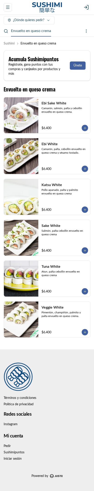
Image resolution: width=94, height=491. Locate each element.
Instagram (11, 424)
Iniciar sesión (13, 458)
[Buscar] (6, 31)
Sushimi (9, 43)
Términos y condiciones (20, 398)
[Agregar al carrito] (85, 128)
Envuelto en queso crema (31, 31)
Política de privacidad (19, 404)
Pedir (7, 446)
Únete (77, 65)
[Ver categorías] (86, 31)
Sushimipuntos (14, 452)
